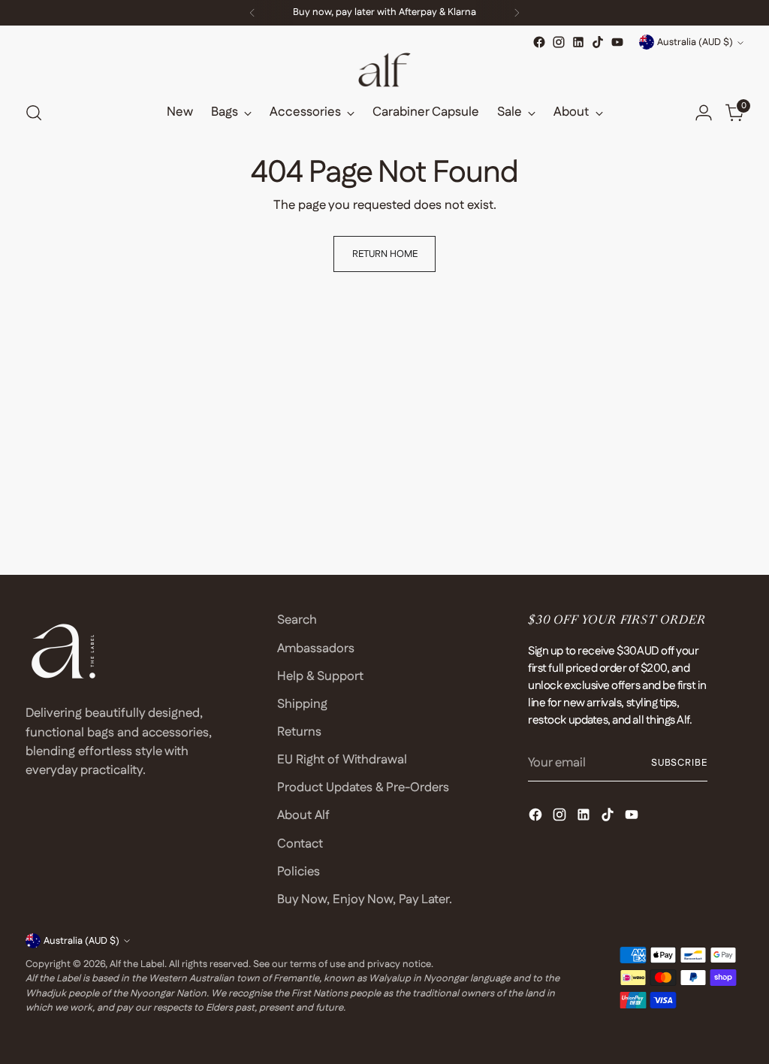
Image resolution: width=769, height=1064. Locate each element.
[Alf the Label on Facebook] (539, 42)
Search (297, 620)
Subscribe (679, 762)
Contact (300, 844)
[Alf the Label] (384, 70)
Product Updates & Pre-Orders (363, 787)
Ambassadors (315, 648)
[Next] (516, 13)
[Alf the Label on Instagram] (558, 42)
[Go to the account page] (704, 113)
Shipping (302, 704)
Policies (298, 872)
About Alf (303, 815)
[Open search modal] (34, 113)
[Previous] (252, 13)
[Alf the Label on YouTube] (617, 42)
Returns (299, 732)
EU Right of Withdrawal (342, 760)
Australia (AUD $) (695, 42)
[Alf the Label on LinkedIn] (578, 42)
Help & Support (320, 676)
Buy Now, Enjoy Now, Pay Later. (364, 899)
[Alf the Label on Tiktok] (598, 42)
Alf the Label (137, 964)
